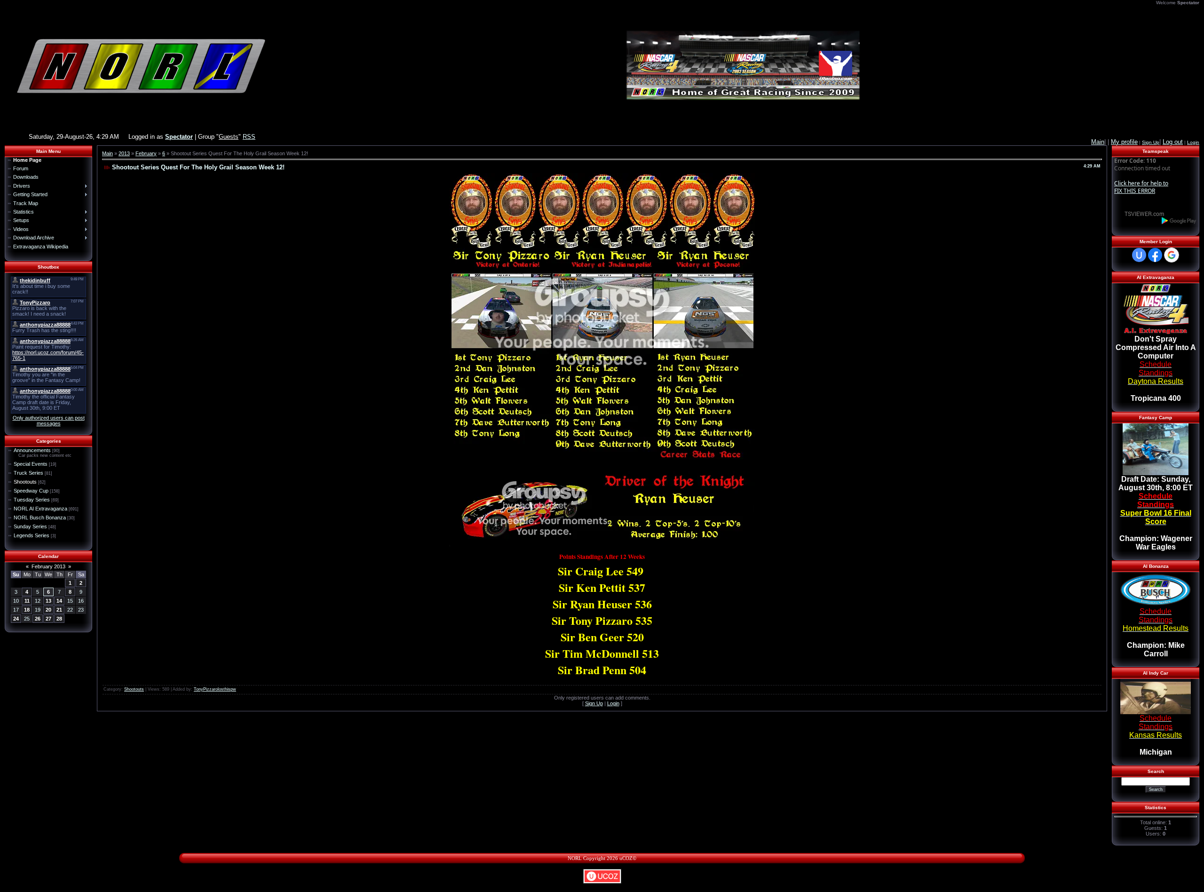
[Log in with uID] (1139, 255)
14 (59, 601)
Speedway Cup (31, 491)
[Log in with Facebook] (1155, 255)
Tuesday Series (32, 499)
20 (48, 610)
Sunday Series (30, 526)
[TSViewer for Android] (1179, 220)
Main (107, 153)
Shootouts (25, 482)
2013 (124, 153)
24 (16, 618)
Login (1193, 142)
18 (27, 610)
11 (27, 601)
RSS (249, 136)
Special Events (31, 464)
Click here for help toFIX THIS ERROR (1141, 187)
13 (48, 601)
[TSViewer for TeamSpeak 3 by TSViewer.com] (1140, 213)
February (146, 153)
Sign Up (1150, 142)
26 (37, 618)
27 (48, 618)
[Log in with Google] (1171, 255)
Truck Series (28, 473)
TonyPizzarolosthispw (215, 689)
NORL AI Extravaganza (40, 508)
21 (59, 610)
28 (59, 618)
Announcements (32, 450)
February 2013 (48, 566)
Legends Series (31, 535)
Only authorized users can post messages (49, 420)
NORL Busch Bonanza (40, 517)
